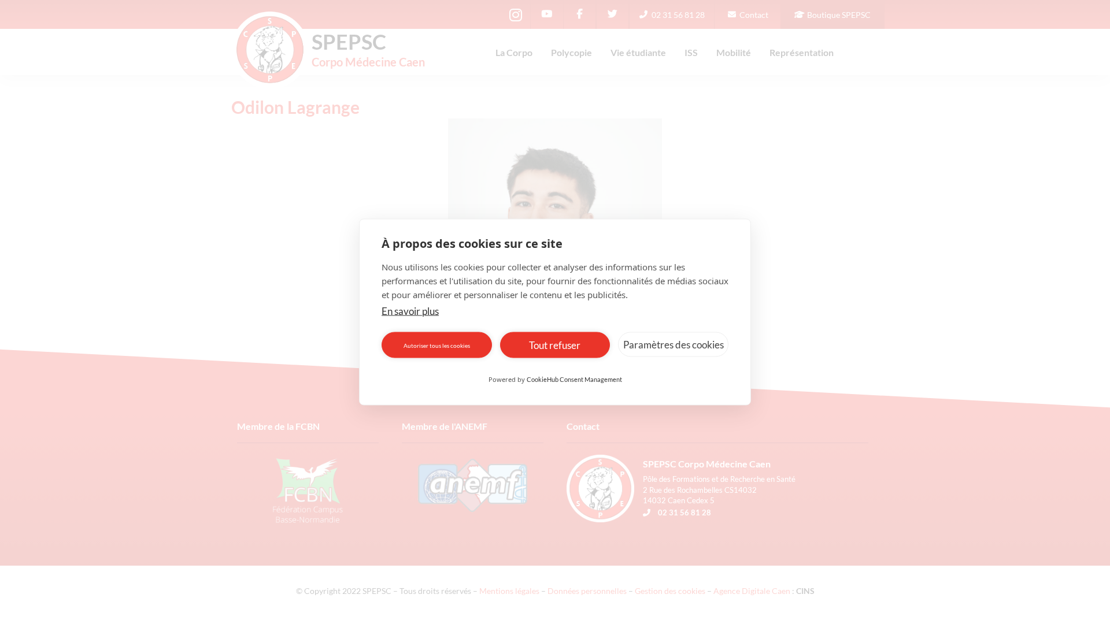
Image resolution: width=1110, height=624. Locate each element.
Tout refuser (554, 345)
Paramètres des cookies (673, 344)
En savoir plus (410, 311)
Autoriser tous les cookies (437, 344)
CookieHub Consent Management (574, 379)
